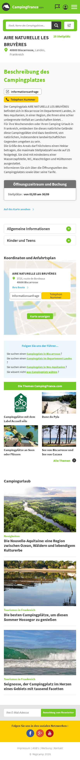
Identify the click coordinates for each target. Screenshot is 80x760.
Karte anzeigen (40, 316)
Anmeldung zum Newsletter (58, 712)
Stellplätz (61, 36)
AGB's (35, 748)
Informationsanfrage (24, 92)
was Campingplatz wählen (41, 372)
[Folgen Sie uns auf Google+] (40, 733)
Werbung (46, 748)
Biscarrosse (31, 282)
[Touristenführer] (58, 6)
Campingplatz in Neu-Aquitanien (46, 367)
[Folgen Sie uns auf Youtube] (50, 733)
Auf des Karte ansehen (17, 209)
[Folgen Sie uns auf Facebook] (30, 733)
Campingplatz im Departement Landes (49, 358)
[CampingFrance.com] (40, 7)
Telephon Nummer (56, 295)
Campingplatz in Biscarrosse (44, 353)
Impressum (23, 748)
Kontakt (58, 748)
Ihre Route (18, 287)
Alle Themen (61, 461)
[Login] (66, 7)
